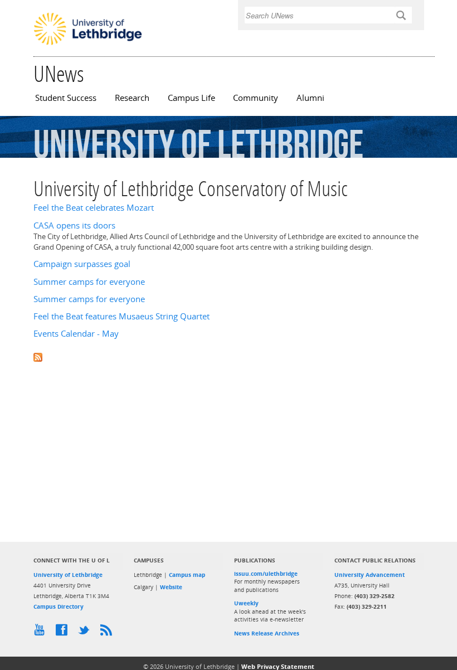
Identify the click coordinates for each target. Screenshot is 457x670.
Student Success (65, 98)
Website (171, 587)
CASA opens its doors (74, 225)
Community (255, 98)
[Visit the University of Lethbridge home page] (87, 44)
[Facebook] (64, 632)
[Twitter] (86, 632)
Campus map (187, 575)
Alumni (310, 98)
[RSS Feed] (108, 632)
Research (132, 98)
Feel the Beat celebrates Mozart (93, 207)
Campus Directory (58, 606)
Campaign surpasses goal (81, 264)
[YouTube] (41, 632)
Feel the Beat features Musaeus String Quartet (121, 316)
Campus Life (191, 98)
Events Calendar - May (76, 333)
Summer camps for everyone (89, 282)
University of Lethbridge (68, 575)
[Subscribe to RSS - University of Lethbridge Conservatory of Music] (228, 356)
